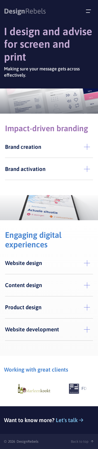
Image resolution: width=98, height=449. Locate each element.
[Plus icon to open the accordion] (87, 147)
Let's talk (67, 420)
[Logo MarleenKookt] (32, 389)
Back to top (79, 441)
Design (25, 11)
